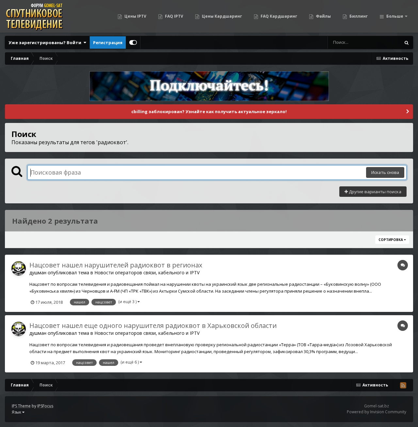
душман (37, 272)
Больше (394, 16)
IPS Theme (21, 406)
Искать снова (385, 172)
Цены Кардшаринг (221, 16)
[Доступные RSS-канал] (403, 385)
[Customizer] (133, 42)
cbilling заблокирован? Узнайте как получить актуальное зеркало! (209, 111)
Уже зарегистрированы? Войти (45, 42)
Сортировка (391, 239)
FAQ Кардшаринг (278, 16)
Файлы (323, 16)
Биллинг (358, 16)
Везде (386, 42)
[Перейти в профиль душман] (18, 268)
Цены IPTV (134, 16)
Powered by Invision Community (376, 412)
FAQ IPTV (173, 16)
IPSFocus (45, 406)
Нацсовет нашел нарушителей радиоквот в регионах (115, 265)
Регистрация (107, 42)
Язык (17, 412)
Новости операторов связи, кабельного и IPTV (147, 272)
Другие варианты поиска (374, 192)
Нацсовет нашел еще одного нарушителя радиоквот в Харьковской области (153, 325)
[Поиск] (406, 42)
